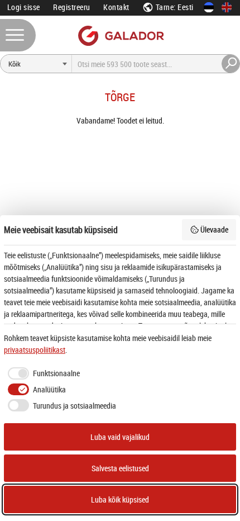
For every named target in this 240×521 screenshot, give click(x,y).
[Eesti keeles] (209, 7)
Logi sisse (23, 7)
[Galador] (120, 35)
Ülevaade (214, 229)
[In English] (227, 7)
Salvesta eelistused (120, 468)
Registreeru (71, 7)
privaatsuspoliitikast (34, 349)
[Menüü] (18, 35)
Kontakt (116, 7)
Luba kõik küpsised (120, 499)
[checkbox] (42, 373)
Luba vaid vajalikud (120, 437)
